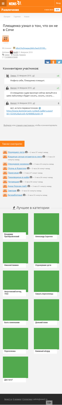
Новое (26, 16)
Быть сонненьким (11, 322)
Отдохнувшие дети (43, 265)
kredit (15, 52)
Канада (22, 55)
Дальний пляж (41, 322)
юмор (7, 55)
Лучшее (7, 16)
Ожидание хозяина (18, 163)
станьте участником (25, 125)
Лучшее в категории (32, 208)
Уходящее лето (16, 151)
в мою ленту (49, 10)
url (33, 76)
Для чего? (8, 380)
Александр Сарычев (44, 236)
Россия (15, 55)
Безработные (15, 194)
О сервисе (17, 399)
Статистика (27, 399)
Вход (58, 3)
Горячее (17, 16)
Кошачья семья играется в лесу (25, 156)
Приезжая (13, 172)
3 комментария (11, 57)
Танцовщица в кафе (18, 177)
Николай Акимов (11, 265)
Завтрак (12, 190)
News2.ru (8, 399)
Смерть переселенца (44, 294)
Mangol (13, 88)
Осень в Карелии (17, 168)
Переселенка (10, 351)
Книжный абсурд (42, 351)
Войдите (8, 125)
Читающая (13, 181)
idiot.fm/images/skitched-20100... (31, 48)
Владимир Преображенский (11, 235)
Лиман (13, 76)
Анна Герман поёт (17, 185)
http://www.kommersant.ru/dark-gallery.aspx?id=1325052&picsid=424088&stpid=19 (29, 112)
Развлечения (10, 10)
